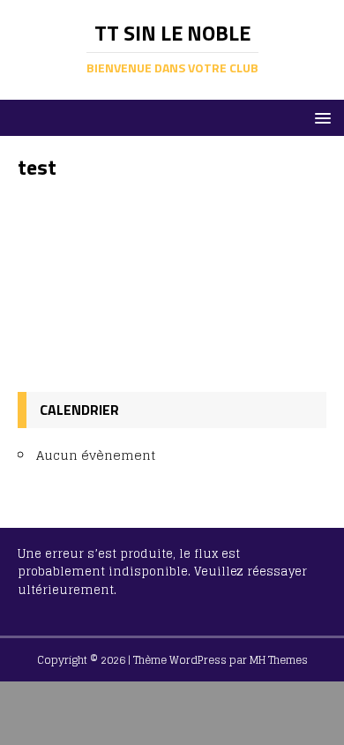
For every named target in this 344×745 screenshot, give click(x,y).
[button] (320, 117)
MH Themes (279, 660)
